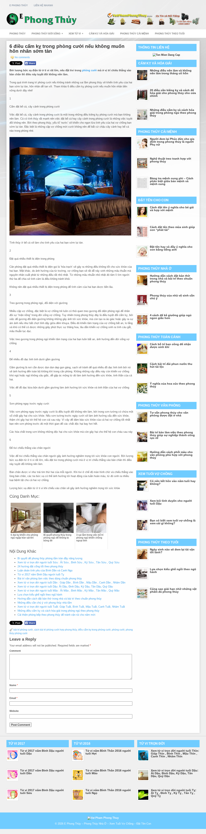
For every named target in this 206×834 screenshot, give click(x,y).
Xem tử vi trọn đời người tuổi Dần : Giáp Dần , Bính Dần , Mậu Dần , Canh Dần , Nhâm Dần (71, 582)
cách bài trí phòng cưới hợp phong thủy (55, 629)
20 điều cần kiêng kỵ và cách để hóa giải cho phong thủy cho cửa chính (173, 93)
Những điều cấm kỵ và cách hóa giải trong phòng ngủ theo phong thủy (58, 610)
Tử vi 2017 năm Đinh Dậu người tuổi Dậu (42, 752)
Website (14, 711)
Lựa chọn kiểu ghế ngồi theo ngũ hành (40, 594)
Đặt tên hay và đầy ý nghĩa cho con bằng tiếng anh (171, 248)
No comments (22, 57)
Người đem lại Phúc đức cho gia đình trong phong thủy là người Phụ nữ (172, 141)
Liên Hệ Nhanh (43, 5)
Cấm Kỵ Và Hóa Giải (101, 33)
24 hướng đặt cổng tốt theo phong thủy (40, 566)
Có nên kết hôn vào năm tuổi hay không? (173, 482)
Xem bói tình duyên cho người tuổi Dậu (171, 502)
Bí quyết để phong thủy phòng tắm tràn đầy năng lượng (50, 558)
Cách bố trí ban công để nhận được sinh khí (170, 346)
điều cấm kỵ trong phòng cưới (94, 629)
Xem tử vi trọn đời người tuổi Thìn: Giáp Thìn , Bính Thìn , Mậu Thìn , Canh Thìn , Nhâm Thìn (175, 753)
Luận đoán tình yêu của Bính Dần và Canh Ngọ (45, 570)
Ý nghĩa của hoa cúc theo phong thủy (172, 385)
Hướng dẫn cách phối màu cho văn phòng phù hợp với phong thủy (171, 454)
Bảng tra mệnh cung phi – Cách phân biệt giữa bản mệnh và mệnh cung (171, 181)
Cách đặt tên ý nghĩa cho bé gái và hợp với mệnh (172, 209)
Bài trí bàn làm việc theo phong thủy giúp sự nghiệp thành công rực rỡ (172, 435)
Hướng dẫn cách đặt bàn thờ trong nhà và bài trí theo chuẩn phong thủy (60, 598)
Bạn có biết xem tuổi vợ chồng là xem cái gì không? (173, 522)
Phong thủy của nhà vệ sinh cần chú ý (172, 297)
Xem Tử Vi (76, 33)
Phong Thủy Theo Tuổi (169, 33)
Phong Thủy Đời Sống (47, 33)
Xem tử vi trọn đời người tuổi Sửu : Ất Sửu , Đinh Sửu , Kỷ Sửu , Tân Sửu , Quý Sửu (68, 562)
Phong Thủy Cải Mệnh (134, 33)
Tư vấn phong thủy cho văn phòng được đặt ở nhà (169, 414)
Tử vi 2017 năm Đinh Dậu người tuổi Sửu (42, 792)
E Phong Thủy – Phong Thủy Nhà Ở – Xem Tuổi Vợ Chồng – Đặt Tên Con (107, 823)
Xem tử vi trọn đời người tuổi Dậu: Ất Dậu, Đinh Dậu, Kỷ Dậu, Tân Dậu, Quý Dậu (65, 586)
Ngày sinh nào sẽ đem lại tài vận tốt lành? (172, 551)
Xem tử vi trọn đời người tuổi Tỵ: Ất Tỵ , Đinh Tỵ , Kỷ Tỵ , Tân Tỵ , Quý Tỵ (173, 793)
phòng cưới (89, 70)
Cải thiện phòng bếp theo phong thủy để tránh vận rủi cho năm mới (56, 614)
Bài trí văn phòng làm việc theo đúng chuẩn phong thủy (50, 578)
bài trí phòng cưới (23, 629)
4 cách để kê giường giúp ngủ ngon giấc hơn (171, 317)
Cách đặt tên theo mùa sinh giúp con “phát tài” (172, 228)
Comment (15, 650)
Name (13, 685)
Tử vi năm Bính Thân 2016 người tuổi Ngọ (108, 792)
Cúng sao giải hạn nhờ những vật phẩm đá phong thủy (173, 590)
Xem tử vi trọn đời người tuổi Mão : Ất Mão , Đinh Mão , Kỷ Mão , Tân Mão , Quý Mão (68, 590)
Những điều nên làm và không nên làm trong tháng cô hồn (171, 72)
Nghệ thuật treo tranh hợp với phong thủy (170, 160)
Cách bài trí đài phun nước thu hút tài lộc (171, 365)
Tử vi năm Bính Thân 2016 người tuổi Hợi (108, 752)
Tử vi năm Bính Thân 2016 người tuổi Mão (108, 772)
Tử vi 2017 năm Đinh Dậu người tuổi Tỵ (41, 574)
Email (13, 698)
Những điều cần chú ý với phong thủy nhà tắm (45, 602)
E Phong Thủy (18, 5)
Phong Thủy (17, 33)
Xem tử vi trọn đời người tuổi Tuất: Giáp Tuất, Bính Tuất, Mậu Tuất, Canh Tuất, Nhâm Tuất (71, 606)
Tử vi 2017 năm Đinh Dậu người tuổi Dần (42, 772)
